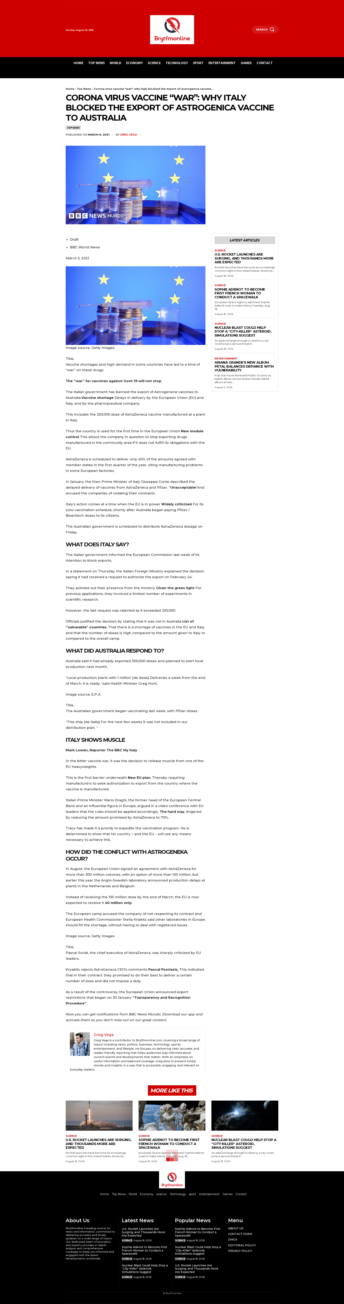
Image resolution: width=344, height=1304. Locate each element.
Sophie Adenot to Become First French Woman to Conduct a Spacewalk (240, 293)
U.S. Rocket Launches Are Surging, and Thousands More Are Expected (244, 258)
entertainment (226, 358)
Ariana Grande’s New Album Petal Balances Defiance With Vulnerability (244, 366)
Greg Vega (128, 134)
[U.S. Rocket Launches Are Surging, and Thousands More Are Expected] (99, 1116)
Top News (84, 88)
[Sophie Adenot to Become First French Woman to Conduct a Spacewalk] (172, 1116)
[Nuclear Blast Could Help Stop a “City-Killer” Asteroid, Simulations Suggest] (244, 1116)
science (220, 250)
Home (70, 88)
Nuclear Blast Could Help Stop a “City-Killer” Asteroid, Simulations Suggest (243, 331)
